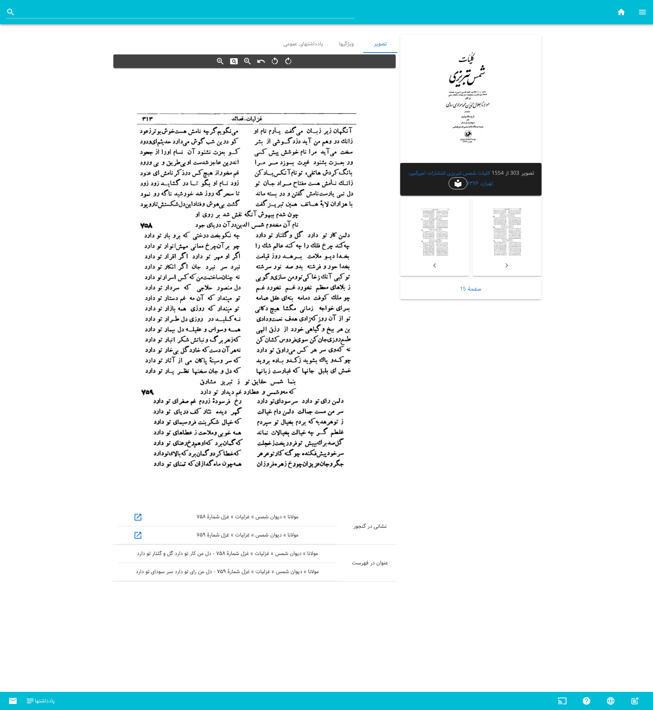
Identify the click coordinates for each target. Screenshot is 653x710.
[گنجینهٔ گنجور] (621, 12)
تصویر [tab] (380, 44)
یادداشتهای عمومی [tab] (303, 44)
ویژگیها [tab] (346, 44)
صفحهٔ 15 (470, 289)
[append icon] (10, 12)
